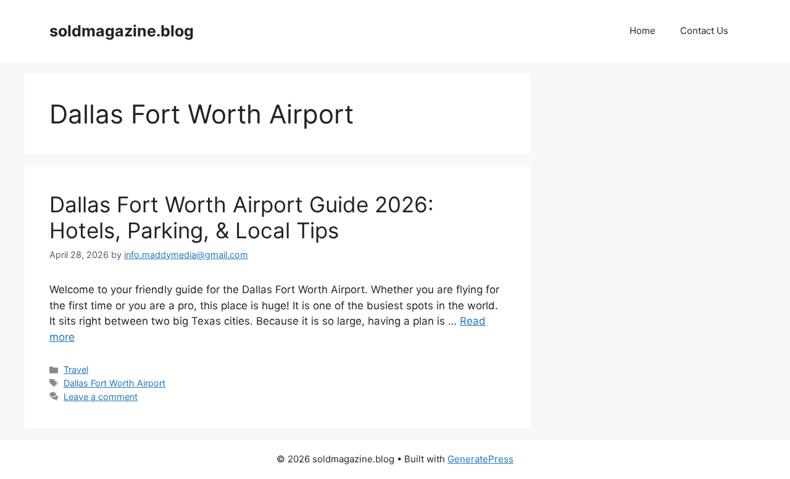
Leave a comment (101, 396)
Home (642, 30)
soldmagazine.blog (121, 31)
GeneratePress (480, 459)
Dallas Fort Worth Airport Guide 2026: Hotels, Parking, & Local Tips (241, 217)
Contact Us (704, 30)
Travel (76, 369)
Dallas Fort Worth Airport (114, 383)
